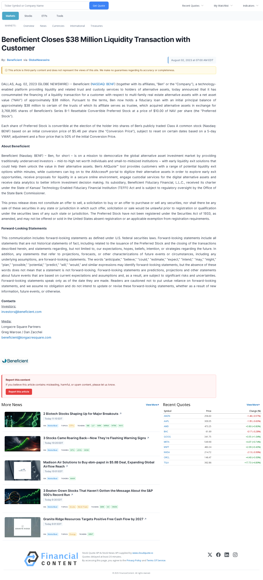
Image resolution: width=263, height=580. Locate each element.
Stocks (28, 16)
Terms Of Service (156, 560)
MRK (99, 426)
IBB (88, 426)
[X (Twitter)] (210, 559)
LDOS (79, 450)
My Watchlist (221, 5)
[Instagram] (235, 559)
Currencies (58, 26)
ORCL (166, 457)
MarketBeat (52, 426)
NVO (121, 426)
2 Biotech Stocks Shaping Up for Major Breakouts (82, 414)
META (166, 441)
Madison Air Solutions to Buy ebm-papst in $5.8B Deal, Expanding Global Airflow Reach (98, 464)
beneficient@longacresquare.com (26, 337)
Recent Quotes (190, 5)
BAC (166, 431)
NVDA (167, 452)
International (77, 26)
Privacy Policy (134, 560)
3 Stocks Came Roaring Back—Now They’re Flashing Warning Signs (96, 438)
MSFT (166, 447)
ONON (114, 507)
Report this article (19, 391)
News (43, 26)
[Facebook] (218, 559)
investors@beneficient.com (21, 312)
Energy (73, 534)
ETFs (44, 16)
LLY (93, 426)
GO (108, 507)
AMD (166, 426)
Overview (28, 26)
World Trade (83, 507)
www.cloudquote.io (142, 552)
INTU (72, 450)
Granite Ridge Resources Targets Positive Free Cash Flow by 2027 (95, 519)
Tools (60, 16)
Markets (10, 16)
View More (151, 404)
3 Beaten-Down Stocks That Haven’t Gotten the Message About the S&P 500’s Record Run (98, 493)
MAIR (72, 478)
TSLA (166, 462)
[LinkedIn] (226, 559)
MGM (86, 450)
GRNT (90, 534)
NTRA (114, 426)
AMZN (167, 416)
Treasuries (97, 26)
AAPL (166, 421)
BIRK (102, 507)
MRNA (106, 426)
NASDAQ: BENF (103, 84)
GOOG (167, 436)
